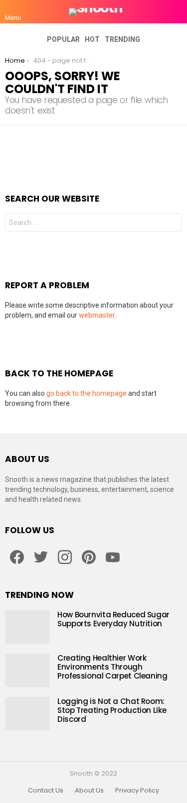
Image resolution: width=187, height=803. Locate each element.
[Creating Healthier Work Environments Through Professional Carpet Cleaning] (27, 670)
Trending (122, 39)
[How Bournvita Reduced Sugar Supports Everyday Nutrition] (27, 627)
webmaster (97, 315)
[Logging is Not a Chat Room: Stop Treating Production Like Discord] (27, 713)
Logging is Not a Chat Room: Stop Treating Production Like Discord (111, 710)
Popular (63, 39)
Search (172, 224)
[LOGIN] (176, 12)
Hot (92, 39)
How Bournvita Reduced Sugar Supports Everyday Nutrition (113, 619)
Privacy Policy (137, 791)
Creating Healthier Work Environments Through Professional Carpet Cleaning (112, 667)
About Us (89, 791)
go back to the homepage (86, 393)
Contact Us (45, 791)
